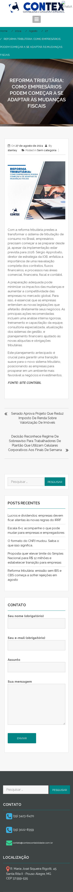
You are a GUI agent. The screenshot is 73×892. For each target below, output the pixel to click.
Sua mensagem (20, 681)
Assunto (14, 660)
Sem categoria (46, 150)
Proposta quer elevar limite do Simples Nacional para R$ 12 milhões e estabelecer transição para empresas (35, 558)
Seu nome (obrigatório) (26, 616)
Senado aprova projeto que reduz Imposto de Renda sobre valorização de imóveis (37, 418)
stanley (12, 150)
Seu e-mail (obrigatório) (26, 638)
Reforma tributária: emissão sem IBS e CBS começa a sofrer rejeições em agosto (34, 575)
